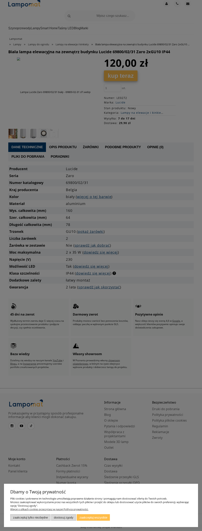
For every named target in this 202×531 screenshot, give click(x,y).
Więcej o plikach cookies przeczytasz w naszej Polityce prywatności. (49, 509)
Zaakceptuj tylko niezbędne (30, 517)
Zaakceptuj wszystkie (93, 517)
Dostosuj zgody (63, 517)
